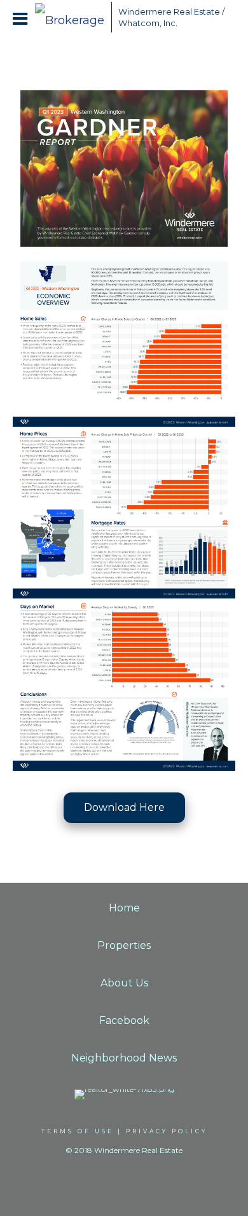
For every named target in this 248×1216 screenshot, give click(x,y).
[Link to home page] (70, 17)
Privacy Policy (166, 1131)
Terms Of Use (77, 1131)
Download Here (124, 807)
